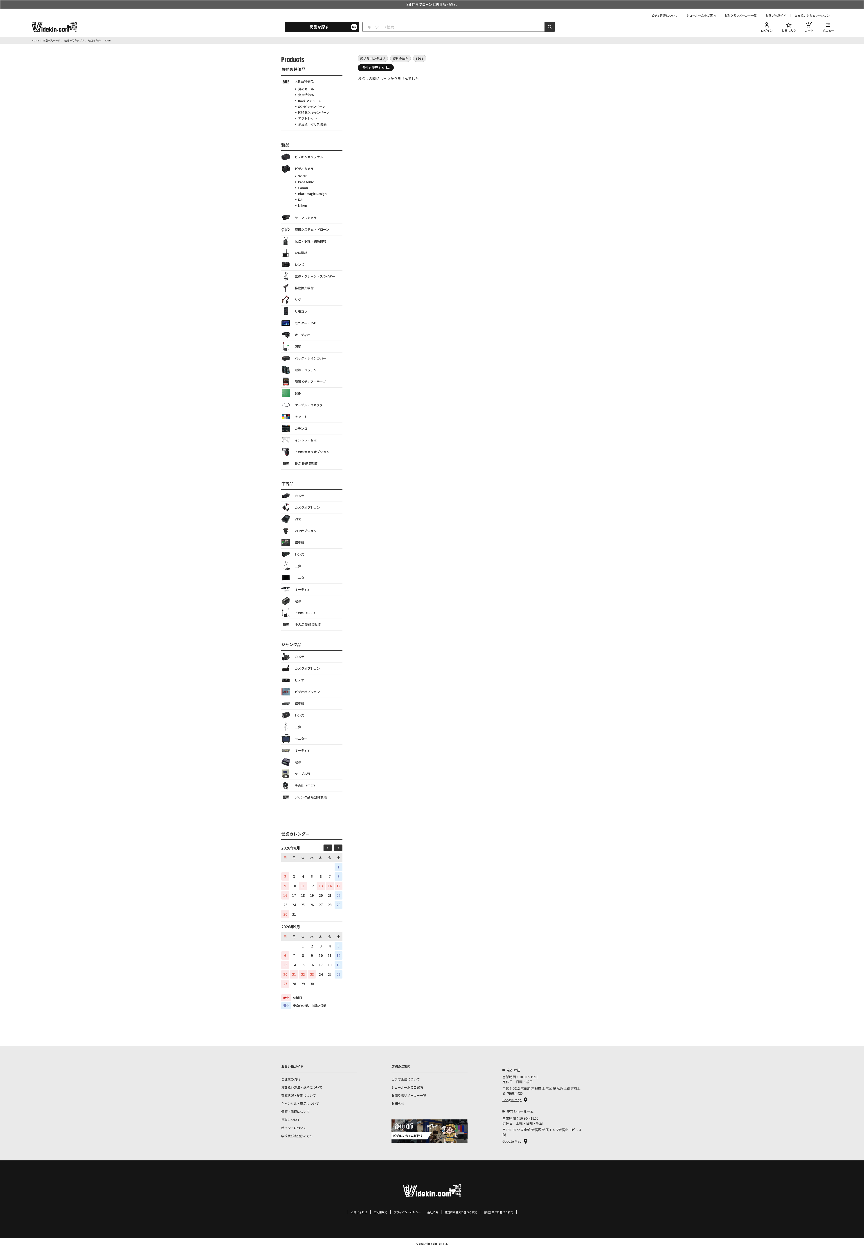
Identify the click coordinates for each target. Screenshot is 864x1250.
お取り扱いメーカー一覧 (740, 15)
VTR (298, 519)
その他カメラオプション (312, 452)
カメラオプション (307, 507)
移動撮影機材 (304, 288)
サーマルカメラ (306, 217)
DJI (300, 199)
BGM (298, 393)
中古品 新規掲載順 (308, 624)
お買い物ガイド (775, 15)
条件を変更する (373, 67)
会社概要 (432, 1212)
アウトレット (307, 118)
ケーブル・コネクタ (309, 405)
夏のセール (306, 89)
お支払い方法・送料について (301, 1087)
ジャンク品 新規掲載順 (311, 797)
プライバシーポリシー (407, 1212)
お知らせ (398, 1103)
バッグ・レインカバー (310, 358)
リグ (298, 299)
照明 (298, 346)
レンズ (299, 264)
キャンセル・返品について (300, 1103)
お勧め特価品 (304, 81)
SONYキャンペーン (311, 106)
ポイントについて (293, 1128)
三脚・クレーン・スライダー (315, 276)
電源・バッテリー (307, 370)
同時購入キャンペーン (313, 112)
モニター (301, 577)
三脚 (298, 566)
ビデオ (299, 680)
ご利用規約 (380, 1212)
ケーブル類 (302, 773)
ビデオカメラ (304, 168)
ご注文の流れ (290, 1079)
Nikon (302, 205)
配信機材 (301, 253)
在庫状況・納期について (298, 1095)
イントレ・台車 (306, 440)
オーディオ (302, 334)
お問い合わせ (359, 1212)
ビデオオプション (307, 691)
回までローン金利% (432, 4)
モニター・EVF (305, 323)
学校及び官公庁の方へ (297, 1136)
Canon (303, 187)
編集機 (299, 542)
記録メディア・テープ (310, 381)
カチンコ (301, 428)
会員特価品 (306, 95)
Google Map (512, 1099)
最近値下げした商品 (312, 124)
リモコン (301, 311)
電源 (298, 601)
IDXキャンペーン (310, 100)
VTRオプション (306, 531)
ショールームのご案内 (701, 15)
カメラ (299, 495)
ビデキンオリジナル (309, 157)
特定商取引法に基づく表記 (461, 1212)
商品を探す (319, 26)
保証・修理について (295, 1111)
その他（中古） (306, 612)
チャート (301, 416)
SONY (302, 176)
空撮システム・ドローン (312, 229)
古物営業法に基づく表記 (498, 1212)
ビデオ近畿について (664, 15)
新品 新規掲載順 (306, 463)
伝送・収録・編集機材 (310, 241)
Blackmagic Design (312, 193)
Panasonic (306, 182)
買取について (290, 1119)
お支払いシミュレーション (812, 15)
